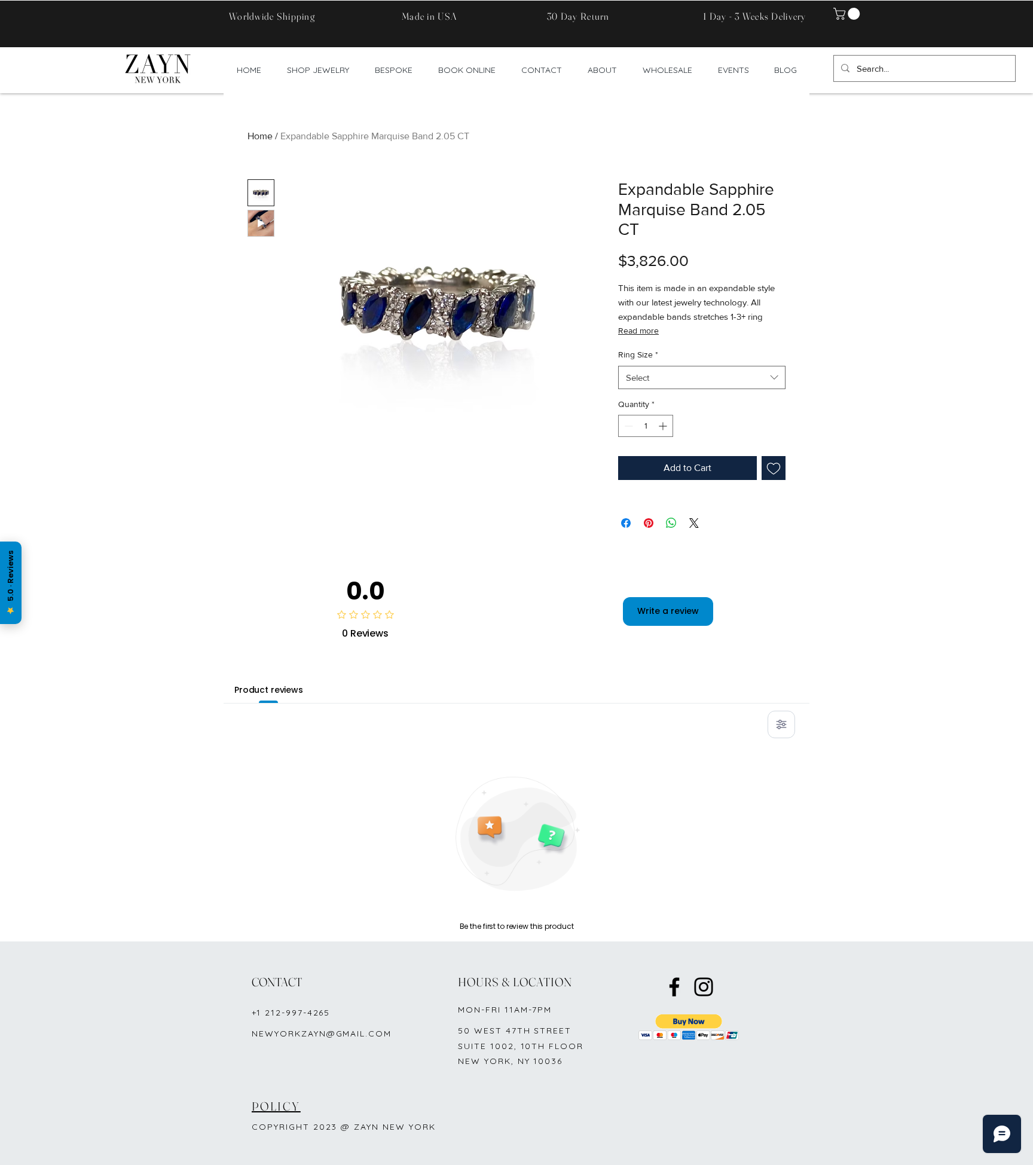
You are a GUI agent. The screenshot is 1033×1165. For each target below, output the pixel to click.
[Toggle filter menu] (781, 724)
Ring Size (638, 354)
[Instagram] (703, 986)
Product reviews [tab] (268, 690)
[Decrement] (627, 425)
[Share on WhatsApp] (671, 523)
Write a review (668, 611)
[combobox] (702, 377)
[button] (848, 14)
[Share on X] (694, 523)
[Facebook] (674, 986)
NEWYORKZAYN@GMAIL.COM (322, 1033)
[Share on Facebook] (626, 523)
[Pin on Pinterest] (648, 523)
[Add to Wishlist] (774, 468)
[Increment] (663, 425)
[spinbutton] (645, 425)
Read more (638, 330)
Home (260, 136)
